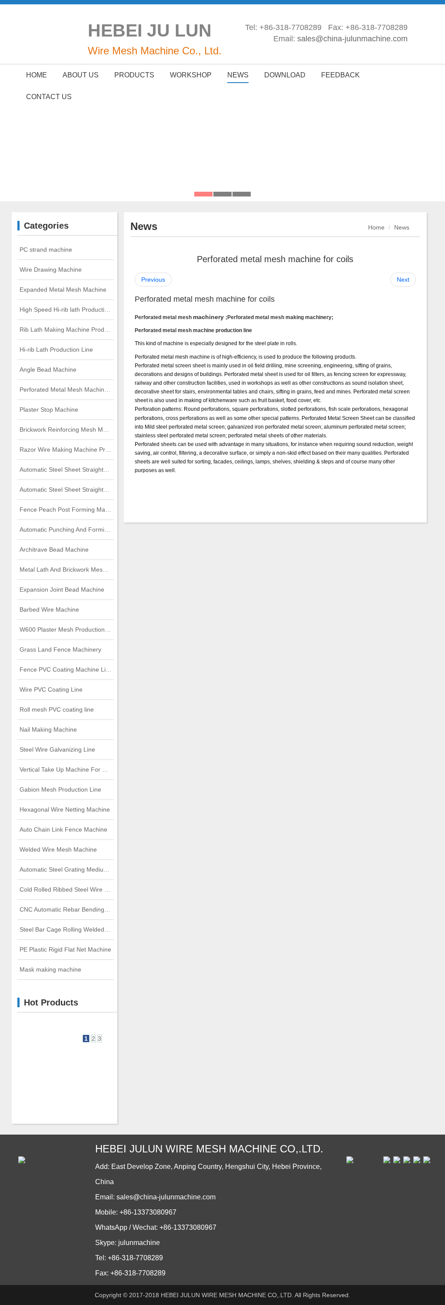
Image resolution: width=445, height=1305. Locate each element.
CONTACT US (49, 96)
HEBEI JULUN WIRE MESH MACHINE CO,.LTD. (227, 1295)
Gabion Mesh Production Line (60, 789)
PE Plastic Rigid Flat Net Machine (65, 949)
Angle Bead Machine (48, 369)
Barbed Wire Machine (49, 609)
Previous (153, 279)
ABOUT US (81, 75)
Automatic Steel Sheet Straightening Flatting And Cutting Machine (67, 489)
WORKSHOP (191, 75)
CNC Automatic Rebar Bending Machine (67, 909)
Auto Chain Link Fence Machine (63, 829)
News (401, 227)
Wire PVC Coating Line (51, 689)
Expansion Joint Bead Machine (62, 589)
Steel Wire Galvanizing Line (57, 749)
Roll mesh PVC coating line (57, 709)
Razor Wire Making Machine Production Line (67, 449)
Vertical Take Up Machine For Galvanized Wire (67, 769)
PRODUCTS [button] (134, 75)
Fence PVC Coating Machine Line (66, 669)
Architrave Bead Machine (54, 549)
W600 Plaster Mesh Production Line (67, 629)
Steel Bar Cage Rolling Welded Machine (67, 929)
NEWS (238, 75)
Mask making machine (50, 969)
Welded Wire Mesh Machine (58, 849)
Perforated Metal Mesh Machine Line (67, 389)
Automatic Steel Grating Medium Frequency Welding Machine (67, 869)
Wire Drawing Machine (51, 269)
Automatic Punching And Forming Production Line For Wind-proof (67, 529)
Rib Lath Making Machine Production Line (67, 329)
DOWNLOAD (285, 75)
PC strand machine (46, 249)
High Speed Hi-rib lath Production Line (67, 309)
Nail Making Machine (48, 729)
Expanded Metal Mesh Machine (63, 289)
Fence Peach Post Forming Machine (67, 509)
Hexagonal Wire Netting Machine (65, 809)
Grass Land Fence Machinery (60, 649)
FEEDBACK (340, 75)
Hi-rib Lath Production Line (56, 349)
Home (376, 227)
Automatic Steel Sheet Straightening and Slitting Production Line (67, 469)
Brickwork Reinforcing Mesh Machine (67, 429)
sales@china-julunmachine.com (352, 38)
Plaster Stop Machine (49, 409)
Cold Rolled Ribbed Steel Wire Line (67, 889)
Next (403, 279)
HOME (36, 75)
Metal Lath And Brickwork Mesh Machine (67, 569)
